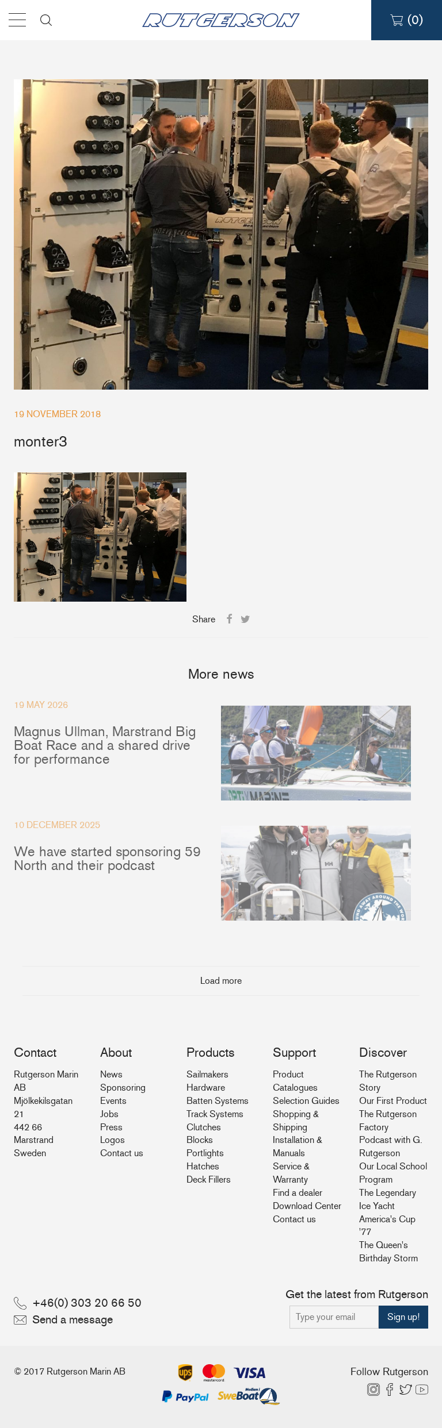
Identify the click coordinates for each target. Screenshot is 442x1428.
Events (113, 1100)
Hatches (202, 1166)
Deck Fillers (208, 1179)
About (116, 1052)
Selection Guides (306, 1100)
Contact (35, 1052)
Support (294, 1052)
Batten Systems (217, 1100)
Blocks (199, 1139)
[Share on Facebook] (229, 619)
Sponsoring (123, 1087)
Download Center (307, 1205)
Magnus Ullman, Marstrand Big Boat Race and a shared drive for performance (105, 745)
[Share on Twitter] (245, 619)
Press (111, 1127)
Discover (383, 1052)
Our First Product (393, 1100)
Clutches (203, 1127)
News (111, 1074)
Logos (112, 1139)
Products (210, 1052)
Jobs (109, 1113)
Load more (221, 980)
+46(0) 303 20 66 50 (87, 1303)
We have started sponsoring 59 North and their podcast (107, 858)
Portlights (205, 1153)
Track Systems (214, 1113)
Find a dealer (297, 1192)
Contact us (121, 1153)
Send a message (72, 1319)
